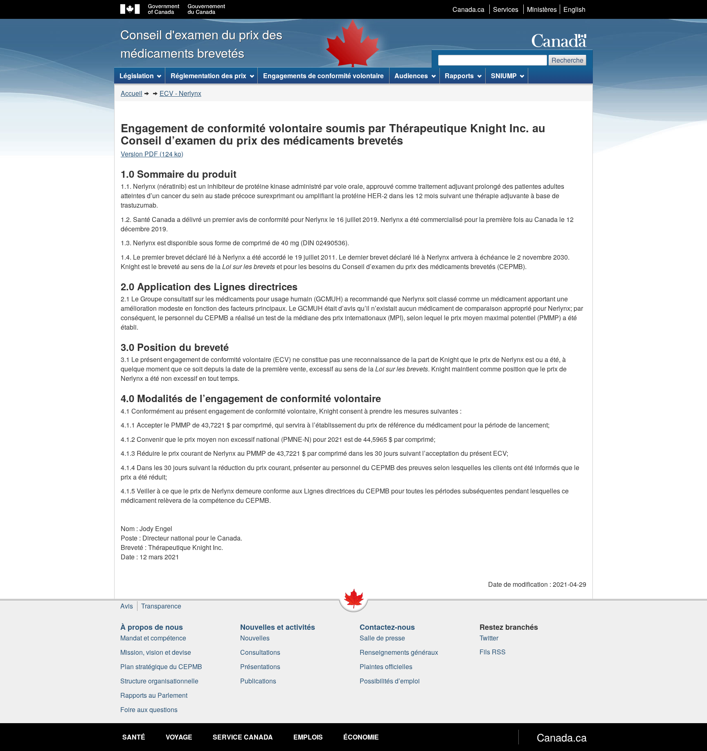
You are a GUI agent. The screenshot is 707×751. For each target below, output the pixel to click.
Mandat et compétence (153, 637)
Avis (126, 606)
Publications (258, 680)
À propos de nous (151, 627)
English (574, 9)
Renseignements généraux (399, 652)
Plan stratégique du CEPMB (161, 666)
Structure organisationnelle (159, 680)
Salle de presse (382, 637)
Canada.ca (468, 9)
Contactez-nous (387, 627)
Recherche (567, 60)
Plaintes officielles (386, 666)
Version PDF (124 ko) (152, 153)
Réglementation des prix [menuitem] (208, 75)
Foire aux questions (149, 709)
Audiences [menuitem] (411, 75)
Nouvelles (255, 637)
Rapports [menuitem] (459, 75)
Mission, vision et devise (155, 652)
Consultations (260, 652)
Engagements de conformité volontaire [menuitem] (323, 75)
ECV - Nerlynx (180, 93)
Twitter (489, 637)
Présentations (260, 666)
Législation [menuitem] (136, 75)
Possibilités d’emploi (390, 680)
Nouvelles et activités (277, 627)
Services (505, 9)
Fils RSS (493, 651)
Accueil (131, 93)
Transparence (161, 606)
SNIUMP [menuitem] (504, 75)
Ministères (542, 9)
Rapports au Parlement (153, 695)
